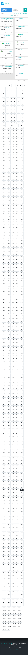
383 (22, 275)
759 (4, 479)
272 (17, 216)
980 (9, 597)
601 (13, 393)
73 (18, 112)
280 (9, 222)
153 (22, 152)
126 (13, 139)
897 (17, 551)
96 (15, 123)
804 (4, 503)
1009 (14, 613)
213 (22, 184)
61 (18, 106)
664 (4, 428)
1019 (4, 621)
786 (13, 492)
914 (4, 562)
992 (17, 602)
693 (22, 441)
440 (9, 307)
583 (22, 382)
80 (22, 114)
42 (15, 98)
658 (22, 423)
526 (13, 353)
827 (17, 514)
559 (4, 372)
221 (13, 190)
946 (13, 578)
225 (9, 192)
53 (11, 104)
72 (15, 112)
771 (13, 484)
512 (17, 345)
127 (17, 139)
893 (22, 549)
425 (9, 299)
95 (11, 123)
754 (4, 476)
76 (7, 114)
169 (4, 163)
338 (22, 251)
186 (13, 171)
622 (17, 404)
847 (17, 524)
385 (9, 278)
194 (4, 176)
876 (13, 540)
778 (22, 487)
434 (4, 305)
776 (13, 487)
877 (17, 540)
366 (13, 267)
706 (13, 449)
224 (4, 192)
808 (22, 503)
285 (9, 224)
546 (13, 364)
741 (13, 468)
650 (9, 420)
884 (4, 546)
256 (13, 208)
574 (4, 380)
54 (15, 104)
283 (22, 222)
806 (13, 503)
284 (4, 224)
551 (13, 366)
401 (13, 286)
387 (17, 278)
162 (17, 157)
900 (9, 554)
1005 (14, 610)
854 (4, 530)
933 (22, 570)
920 (9, 565)
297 (17, 230)
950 (9, 581)
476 (13, 326)
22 (7, 90)
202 (17, 179)
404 (4, 289)
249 (4, 206)
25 (18, 90)
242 (17, 200)
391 (13, 281)
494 (4, 337)
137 (17, 144)
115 (9, 133)
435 (9, 305)
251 (13, 206)
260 (9, 211)
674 (4, 433)
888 (22, 546)
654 (4, 423)
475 (9, 326)
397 (17, 283)
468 (22, 321)
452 (17, 313)
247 (17, 203)
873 (22, 538)
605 (9, 396)
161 (13, 157)
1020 (9, 621)
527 (17, 353)
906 (13, 557)
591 (13, 388)
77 (11, 114)
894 (4, 551)
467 (17, 321)
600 (9, 393)
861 (13, 532)
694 (4, 444)
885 (9, 546)
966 (13, 589)
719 (4, 457)
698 (22, 444)
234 (4, 198)
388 (22, 278)
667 (17, 428)
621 (13, 404)
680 (9, 436)
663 (22, 425)
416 (13, 294)
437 (17, 305)
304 (4, 235)
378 (22, 273)
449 (4, 313)
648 (22, 417)
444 (4, 310)
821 (13, 511)
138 (22, 144)
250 (9, 206)
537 (17, 358)
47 (11, 101)
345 (9, 257)
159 (4, 157)
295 (9, 230)
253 (22, 206)
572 (17, 377)
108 (22, 128)
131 (13, 141)
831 (13, 516)
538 (22, 358)
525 (9, 353)
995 (9, 605)
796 (13, 498)
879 (4, 543)
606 (13, 396)
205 (9, 181)
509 (4, 345)
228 (22, 192)
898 (22, 551)
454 (4, 315)
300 (9, 232)
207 (17, 181)
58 (7, 106)
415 (9, 294)
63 (4, 109)
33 (4, 96)
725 (9, 460)
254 (4, 208)
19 (18, 88)
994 (4, 605)
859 (4, 532)
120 (9, 136)
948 (22, 578)
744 (4, 471)
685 (9, 439)
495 (9, 337)
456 (13, 315)
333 (22, 248)
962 (17, 586)
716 (13, 455)
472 (17, 324)
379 (4, 275)
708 (22, 449)
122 (17, 136)
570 (9, 377)
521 (13, 350)
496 (13, 337)
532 (17, 356)
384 (4, 278)
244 (4, 203)
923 (22, 565)
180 (9, 168)
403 (22, 286)
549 (4, 366)
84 (15, 117)
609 (4, 399)
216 (13, 187)
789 (4, 495)
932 (17, 570)
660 (9, 425)
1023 (4, 624)
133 (22, 141)
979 (4, 597)
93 (4, 123)
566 (13, 374)
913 (22, 559)
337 (17, 251)
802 (17, 500)
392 (17, 281)
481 (13, 329)
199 (4, 179)
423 (22, 297)
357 (17, 262)
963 (22, 586)
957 (17, 583)
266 (13, 214)
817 (17, 508)
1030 (19, 626)
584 (4, 385)
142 (17, 147)
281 (13, 222)
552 (17, 366)
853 (22, 527)
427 (17, 299)
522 (17, 350)
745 (9, 471)
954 (4, 583)
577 (17, 380)
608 (22, 396)
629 (4, 409)
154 (4, 155)
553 (22, 366)
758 (22, 476)
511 (13, 345)
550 (9, 366)
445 (9, 310)
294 (4, 230)
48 (15, 101)
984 (4, 599)
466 (13, 321)
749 (4, 474)
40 (7, 98)
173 (22, 163)
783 (22, 490)
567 (17, 374)
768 (22, 482)
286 (13, 224)
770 (9, 484)
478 (22, 326)
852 (17, 527)
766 (13, 482)
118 (22, 133)
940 (9, 575)
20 (22, 88)
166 (13, 160)
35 (11, 96)
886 (13, 546)
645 (9, 417)
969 (4, 591)
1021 (14, 621)
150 (9, 152)
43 (18, 98)
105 (9, 128)
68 (22, 109)
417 (17, 294)
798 (22, 498)
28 (7, 93)
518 (22, 348)
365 (9, 267)
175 (9, 165)
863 (22, 532)
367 (17, 267)
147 (17, 149)
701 (13, 447)
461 (13, 318)
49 (18, 101)
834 (4, 519)
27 (4, 93)
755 (9, 476)
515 (9, 348)
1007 (4, 613)
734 (4, 465)
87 (4, 120)
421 (13, 297)
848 (22, 524)
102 (17, 125)
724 (4, 460)
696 (13, 444)
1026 (19, 624)
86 (22, 117)
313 (22, 238)
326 (13, 246)
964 (4, 589)
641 (13, 415)
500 (9, 340)
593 (22, 388)
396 (13, 283)
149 (4, 152)
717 (17, 455)
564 (4, 374)
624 (4, 407)
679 (4, 436)
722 (17, 457)
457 (17, 315)
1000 (9, 607)
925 (9, 567)
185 (9, 171)
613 (22, 399)
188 (22, 171)
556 (13, 369)
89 (11, 120)
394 (4, 283)
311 (13, 238)
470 (9, 324)
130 (9, 141)
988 (22, 599)
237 (17, 198)
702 (17, 447)
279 (4, 222)
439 (4, 307)
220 (9, 190)
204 (4, 181)
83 (11, 117)
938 (22, 573)
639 (4, 415)
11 (13, 85)
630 (9, 409)
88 (7, 120)
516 (13, 348)
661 (13, 425)
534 (4, 358)
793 (22, 495)
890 (9, 549)
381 (13, 275)
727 (17, 460)
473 (22, 324)
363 (22, 265)
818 (22, 508)
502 (17, 340)
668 (22, 428)
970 (9, 591)
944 (4, 578)
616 (13, 401)
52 (7, 104)
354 (4, 262)
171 (13, 163)
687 (17, 439)
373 (22, 270)
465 (9, 321)
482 (17, 329)
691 (13, 441)
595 (9, 390)
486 (13, 332)
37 (18, 96)
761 (13, 479)
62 (22, 106)
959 (4, 586)
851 (13, 527)
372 (17, 270)
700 (9, 447)
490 (9, 334)
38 (22, 96)
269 (4, 216)
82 (7, 117)
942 (17, 575)
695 (9, 444)
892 (17, 549)
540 (9, 361)
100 (8, 125)
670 (9, 431)
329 (4, 248)
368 (22, 267)
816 (13, 508)
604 (4, 396)
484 (4, 332)
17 (11, 88)
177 (17, 165)
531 (13, 356)
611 (13, 399)
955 (9, 583)
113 (22, 131)
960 (9, 586)
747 (17, 471)
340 (9, 254)
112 (17, 131)
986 (13, 599)
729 (4, 463)
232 (17, 195)
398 (22, 283)
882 (17, 543)
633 (22, 409)
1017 (14, 618)
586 (13, 385)
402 (17, 286)
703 (22, 447)
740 (9, 468)
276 (13, 219)
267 (17, 214)
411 (13, 291)
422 (17, 297)
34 (7, 96)
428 (22, 299)
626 (13, 407)
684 (4, 439)
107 (17, 128)
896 (13, 551)
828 (22, 514)
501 (13, 340)
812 (17, 506)
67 (18, 109)
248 (22, 203)
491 (13, 334)
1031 (4, 629)
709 (4, 452)
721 (13, 457)
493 (22, 334)
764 (4, 482)
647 (17, 417)
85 (18, 117)
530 (9, 356)
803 (22, 500)
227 (17, 192)
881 (13, 543)
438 (22, 305)
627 (17, 407)
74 (22, 112)
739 (4, 468)
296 (13, 230)
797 (17, 498)
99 (4, 125)
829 (4, 516)
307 (17, 235)
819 (4, 511)
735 (9, 465)
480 (9, 329)
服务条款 (12, 650)
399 (4, 286)
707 (17, 449)
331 (13, 248)
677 (17, 433)
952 (17, 581)
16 (7, 88)
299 (4, 232)
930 (9, 570)
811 (13, 506)
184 (4, 171)
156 (13, 155)
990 (9, 602)
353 (22, 259)
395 (9, 283)
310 (9, 238)
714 (4, 455)
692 (17, 441)
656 (13, 423)
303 (22, 232)
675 (9, 433)
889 (4, 549)
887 (17, 546)
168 (22, 160)
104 (4, 128)
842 (17, 522)
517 (17, 348)
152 (17, 152)
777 (17, 487)
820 (9, 511)
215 (9, 187)
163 (22, 157)
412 (17, 291)
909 (4, 559)
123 (22, 136)
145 (9, 149)
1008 (9, 613)
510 (9, 345)
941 (13, 575)
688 (22, 439)
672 (17, 431)
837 (17, 519)
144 (4, 149)
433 (22, 302)
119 (4, 136)
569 (4, 377)
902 (17, 554)
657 (17, 423)
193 (22, 173)
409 (4, 291)
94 (7, 123)
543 (22, 361)
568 (22, 374)
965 (9, 589)
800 (9, 500)
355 (9, 262)
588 (22, 385)
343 (22, 254)
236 (13, 198)
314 (4, 240)
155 (9, 155)
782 (17, 490)
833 (22, 516)
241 (13, 200)
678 (22, 433)
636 (13, 412)
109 (4, 131)
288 (22, 224)
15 (4, 88)
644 (4, 417)
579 (4, 382)
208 (22, 181)
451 (13, 313)
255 (9, 208)
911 (13, 559)
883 (22, 543)
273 (22, 216)
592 (17, 388)
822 (17, 511)
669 (4, 431)
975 (9, 594)
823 (22, 511)
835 (9, 519)
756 (13, 476)
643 (22, 415)
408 (22, 289)
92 (22, 120)
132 (17, 141)
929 (4, 570)
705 (9, 449)
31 (18, 93)
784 (4, 492)
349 (4, 259)
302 (17, 232)
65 (11, 109)
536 (13, 358)
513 (22, 345)
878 (22, 540)
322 (17, 243)
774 (4, 487)
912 (17, 559)
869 (4, 538)
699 (4, 447)
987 (17, 599)
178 (22, 165)
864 (4, 535)
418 (22, 294)
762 (17, 479)
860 (9, 532)
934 (4, 573)
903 (22, 554)
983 (22, 597)
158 (22, 155)
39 (4, 98)
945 (9, 578)
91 (18, 120)
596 (13, 390)
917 (17, 562)
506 (13, 342)
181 (13, 168)
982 (17, 597)
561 (13, 372)
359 (4, 265)
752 (17, 474)
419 (4, 297)
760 (9, 479)
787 (17, 492)
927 (17, 567)
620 (9, 404)
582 (17, 382)
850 (9, 527)
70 (7, 112)
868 (22, 535)
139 (4, 147)
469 (4, 324)
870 (9, 538)
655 (9, 423)
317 (17, 240)
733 (22, 463)
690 (9, 441)
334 (4, 251)
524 (4, 353)
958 (22, 583)
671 (13, 431)
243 (22, 200)
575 (9, 380)
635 (9, 412)
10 (10, 85)
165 (9, 160)
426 (13, 299)
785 (9, 492)
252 (17, 206)
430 (9, 302)
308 (22, 235)
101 (12, 125)
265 (9, 214)
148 (22, 149)
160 (9, 157)
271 (13, 216)
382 (17, 275)
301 (13, 232)
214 (4, 187)
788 (22, 492)
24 (15, 90)
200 (9, 179)
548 (22, 364)
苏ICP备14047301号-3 (7, 643)
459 (4, 318)
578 (22, 380)
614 (4, 401)
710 (9, 452)
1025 (14, 624)
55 (18, 104)
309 (4, 238)
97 (18, 123)
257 (17, 208)
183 (22, 168)
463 (22, 318)
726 (13, 460)
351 (13, 259)
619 (4, 404)
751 (13, 474)
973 (22, 591)
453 (22, 313)
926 (13, 567)
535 (9, 358)
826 (13, 514)
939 (4, 575)
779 (4, 490)
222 (17, 190)
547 (17, 364)
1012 (9, 615)
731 (13, 463)
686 (13, 439)
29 (11, 93)
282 (17, 222)
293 (22, 227)
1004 (9, 610)
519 (4, 350)
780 (9, 490)
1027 (4, 626)
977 (17, 594)
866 (13, 535)
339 (4, 254)
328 (22, 246)
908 (22, 557)
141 (13, 147)
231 (13, 195)
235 (9, 198)
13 (21, 85)
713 (22, 452)
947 (17, 578)
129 (4, 141)
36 (15, 96)
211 (13, 184)
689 (4, 441)
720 (9, 457)
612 (17, 399)
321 (13, 243)
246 (13, 203)
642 (17, 415)
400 (9, 286)
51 (4, 104)
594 (4, 390)
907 (17, 557)
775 (9, 487)
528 (22, 353)
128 (22, 139)
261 (13, 211)
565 (9, 374)
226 (13, 192)
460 (9, 318)
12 (17, 85)
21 (4, 90)
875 (9, 540)
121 (13, 136)
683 (22, 436)
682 (17, 436)
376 (13, 273)
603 (22, 393)
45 (4, 101)
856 (13, 530)
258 (22, 208)
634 (4, 412)
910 (9, 559)
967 (17, 589)
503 (22, 340)
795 (9, 498)
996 (13, 605)
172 (17, 163)
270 (9, 216)
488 (22, 332)
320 (9, 243)
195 (9, 176)
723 (22, 457)
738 (22, 465)
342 (17, 254)
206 (13, 181)
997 (17, 605)
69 (4, 112)
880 (9, 543)
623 (22, 404)
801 (13, 500)
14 (24, 85)
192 (17, 173)
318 (22, 240)
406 (13, 289)
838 (22, 519)
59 (11, 106)
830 (9, 516)
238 (22, 198)
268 (22, 214)
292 (17, 227)
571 (13, 377)
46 (7, 101)
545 (9, 364)
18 (15, 88)
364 (4, 267)
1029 (14, 626)
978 (22, 594)
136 (13, 144)
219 (4, 190)
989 (4, 602)
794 (4, 498)
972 (17, 591)
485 (9, 332)
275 (9, 219)
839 (4, 522)
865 (9, 535)
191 (13, 173)
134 (4, 144)
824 (4, 514)
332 (17, 248)
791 (13, 495)
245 (9, 203)
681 (13, 436)
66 (15, 109)
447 (17, 310)
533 (22, 356)
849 (4, 527)
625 (9, 407)
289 (4, 227)
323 (22, 243)
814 (4, 508)
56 (22, 104)
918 (22, 562)
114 (4, 133)
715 (9, 455)
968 (22, 589)
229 (4, 195)
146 (13, 149)
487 (17, 332)
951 (13, 581)
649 (4, 420)
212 (17, 184)
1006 (19, 610)
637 (17, 412)
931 (13, 570)
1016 (9, 618)
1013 (14, 615)
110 (9, 131)
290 (9, 227)
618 (22, 401)
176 (13, 165)
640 (9, 415)
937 (17, 573)
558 (22, 369)
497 (17, 337)
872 (17, 538)
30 (15, 93)
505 (9, 342)
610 (9, 399)
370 (9, 270)
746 (13, 471)
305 (9, 235)
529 (4, 356)
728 (22, 460)
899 (4, 554)
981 (13, 597)
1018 (19, 618)
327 (17, 246)
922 (17, 565)
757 (17, 476)
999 (4, 607)
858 (22, 530)
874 (4, 540)
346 (13, 257)
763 (22, 479)
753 (22, 474)
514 (4, 348)
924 (4, 567)
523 (22, 350)
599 (4, 393)
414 (4, 294)
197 (17, 176)
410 (9, 291)
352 (17, 259)
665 (9, 428)
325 (9, 246)
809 (4, 506)
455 (9, 315)
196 (13, 176)
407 (17, 289)
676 (13, 433)
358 (22, 262)
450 (9, 313)
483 (22, 329)
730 (9, 463)
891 (13, 549)
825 (9, 514)
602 (17, 393)
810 (9, 506)
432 (17, 302)
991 (13, 602)
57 (4, 106)
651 (13, 420)
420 (9, 297)
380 (9, 275)
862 (17, 532)
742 (17, 468)
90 (15, 120)
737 (17, 465)
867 (17, 535)
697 (17, 444)
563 (22, 372)
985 (9, 599)
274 (4, 219)
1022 (19, 621)
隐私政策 (16, 650)
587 (17, 385)
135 (9, 144)
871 (13, 538)
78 (15, 114)
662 (17, 425)
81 (4, 117)
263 (22, 211)
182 (17, 168)
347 (17, 257)
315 (9, 240)
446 (13, 310)
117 (17, 133)
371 (13, 270)
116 (13, 133)
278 (22, 219)
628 (22, 407)
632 (17, 409)
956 (13, 583)
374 (4, 273)
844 (4, 524)
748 (22, 471)
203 (22, 179)
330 (9, 248)
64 (7, 109)
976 (13, 594)
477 (17, 326)
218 (22, 187)
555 (9, 369)
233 (22, 195)
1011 (4, 615)
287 (17, 224)
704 (4, 449)
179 (4, 168)
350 (9, 259)
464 (4, 321)
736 (13, 465)
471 (13, 324)
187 (17, 171)
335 (9, 251)
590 (9, 388)
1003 (4, 610)
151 (13, 152)
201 (13, 179)
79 (18, 114)
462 (17, 318)
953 (22, 581)
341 (13, 254)
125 (9, 139)
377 (17, 273)
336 (13, 251)
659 (4, 425)
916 (13, 562)
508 (22, 342)
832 (17, 516)
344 (4, 257)
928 (22, 567)
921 (13, 565)
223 (22, 190)
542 (17, 361)
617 (17, 401)
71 (11, 112)
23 (11, 90)
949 (4, 581)
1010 (19, 613)
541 (13, 361)
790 (9, 495)
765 (9, 482)
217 (17, 187)
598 (22, 390)
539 (4, 361)
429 (4, 302)
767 (17, 482)
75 (4, 114)
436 (13, 305)
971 (13, 591)
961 (13, 586)
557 (17, 369)
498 (22, 337)
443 (22, 307)
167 (17, 160)
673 (22, 431)
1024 (9, 624)
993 (22, 602)
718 (22, 455)
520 (9, 350)
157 (17, 155)
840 (9, 522)
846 (13, 524)
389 (4, 281)
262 (17, 211)
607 (17, 396)
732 (17, 463)
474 (4, 326)
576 (13, 380)
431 (13, 302)
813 (22, 506)
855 (9, 530)
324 (4, 246)
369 (4, 270)
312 (17, 238)
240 (9, 200)
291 (13, 227)
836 (13, 519)
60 (15, 106)
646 (13, 417)
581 (13, 382)
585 (9, 385)
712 (17, 452)
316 (13, 240)
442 (17, 307)
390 (9, 281)
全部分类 (4, 10)
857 (17, 530)
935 (9, 573)
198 (22, 176)
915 (9, 562)
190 (9, 173)
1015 (4, 618)
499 (4, 340)
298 (22, 230)
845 (9, 524)
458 (22, 315)
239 (4, 200)
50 (22, 101)
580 (9, 382)
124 (4, 139)
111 (13, 131)
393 (22, 281)
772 (17, 484)
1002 (19, 607)
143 (22, 147)
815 (9, 508)
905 (9, 557)
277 (17, 219)
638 (22, 412)
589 (4, 388)
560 (9, 372)
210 (9, 184)
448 (22, 310)
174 (4, 165)
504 (4, 342)
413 (22, 291)
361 (13, 265)
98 (22, 123)
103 (21, 125)
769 (4, 484)
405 (9, 289)
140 (9, 147)
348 (22, 257)
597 (17, 390)
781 (13, 490)
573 (22, 377)
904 (4, 557)
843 (22, 522)
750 (9, 474)
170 (9, 163)
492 (17, 334)
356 (13, 262)
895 (9, 551)
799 (4, 500)
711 (13, 452)
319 (4, 243)
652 (17, 420)
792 (17, 495)
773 (22, 484)
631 (13, 409)
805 (9, 503)
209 (4, 184)
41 (11, 98)
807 (17, 503)
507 (17, 342)
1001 (14, 607)
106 (13, 128)
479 (4, 329)
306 (13, 235)
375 (9, 273)
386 (13, 278)
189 (4, 173)
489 (4, 334)
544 (4, 364)
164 (4, 160)
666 (13, 428)
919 (4, 565)
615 (9, 401)
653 (22, 420)
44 (22, 98)
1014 (19, 615)
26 (22, 90)
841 (13, 522)
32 (22, 93)
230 (9, 195)
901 (13, 554)
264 (4, 214)
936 (13, 573)
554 (4, 369)
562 (17, 372)
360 (9, 265)
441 (13, 307)
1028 (9, 626)
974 (4, 594)
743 (22, 468)
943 (22, 575)
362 (17, 265)
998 (22, 605)
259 (4, 211)
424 (4, 299)
